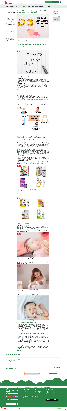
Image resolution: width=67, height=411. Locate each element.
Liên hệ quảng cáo (25, 398)
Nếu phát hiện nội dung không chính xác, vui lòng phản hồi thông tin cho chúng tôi (56, 19)
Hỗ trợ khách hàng (26, 389)
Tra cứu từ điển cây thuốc (18, 3)
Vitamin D (27, 97)
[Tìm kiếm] (41, 2)
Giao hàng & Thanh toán (38, 396)
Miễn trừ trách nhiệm (26, 395)
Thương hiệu (41, 6)
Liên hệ (48, 6)
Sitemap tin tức (39, 398)
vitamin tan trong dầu (35, 46)
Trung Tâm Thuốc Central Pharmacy (31, 42)
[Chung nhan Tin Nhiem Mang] (57, 408)
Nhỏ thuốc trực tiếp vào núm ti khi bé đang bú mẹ (11, 33)
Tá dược (32, 6)
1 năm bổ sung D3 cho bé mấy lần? (11, 41)
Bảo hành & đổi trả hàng (38, 395)
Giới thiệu (24, 391)
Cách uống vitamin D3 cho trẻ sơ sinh (10, 30)
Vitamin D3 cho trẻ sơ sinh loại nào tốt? (10, 24)
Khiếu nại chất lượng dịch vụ (27, 397)
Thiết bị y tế (24, 6)
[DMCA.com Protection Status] (59, 408)
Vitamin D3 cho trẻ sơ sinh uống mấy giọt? (10, 40)
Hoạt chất (36, 6)
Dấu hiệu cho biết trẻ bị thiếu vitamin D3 (11, 18)
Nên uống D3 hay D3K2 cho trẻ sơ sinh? (10, 23)
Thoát (49, 387)
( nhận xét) (12, 374)
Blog (45, 6)
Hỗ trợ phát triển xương (10, 14)
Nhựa (18, 293)
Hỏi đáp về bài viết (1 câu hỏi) (13, 354)
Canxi (40, 79)
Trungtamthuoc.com (20, 40)
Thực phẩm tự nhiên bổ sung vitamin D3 (10, 36)
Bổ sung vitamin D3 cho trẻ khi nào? (10, 20)
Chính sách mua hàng (37, 392)
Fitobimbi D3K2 (22, 163)
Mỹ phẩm (16, 6)
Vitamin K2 (25, 152)
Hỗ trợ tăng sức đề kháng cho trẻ (11, 16)
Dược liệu (28, 6)
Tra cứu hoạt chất (25, 3)
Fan (9, 399)
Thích (10, 361)
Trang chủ (7, 6)
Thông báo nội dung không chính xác (28, 396)
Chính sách (36, 389)
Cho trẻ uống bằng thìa (10, 34)
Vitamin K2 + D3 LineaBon (28, 163)
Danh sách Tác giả (37, 397)
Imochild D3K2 (35, 163)
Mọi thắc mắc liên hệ (49, 389)
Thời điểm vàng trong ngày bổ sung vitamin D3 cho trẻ (10, 21)
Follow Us (7, 401)
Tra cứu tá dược (31, 3)
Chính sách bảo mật (42, 387)
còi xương (45, 88)
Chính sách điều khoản (38, 391)
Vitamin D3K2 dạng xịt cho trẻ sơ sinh (11, 28)
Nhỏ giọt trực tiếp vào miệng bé (10, 32)
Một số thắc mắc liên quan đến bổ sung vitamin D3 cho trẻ (10, 38)
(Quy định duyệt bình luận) (58, 367)
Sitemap (36, 398)
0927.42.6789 (52, 392)
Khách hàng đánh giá (11, 368)
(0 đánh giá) (59, 16)
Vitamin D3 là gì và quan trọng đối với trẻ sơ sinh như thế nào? (10, 12)
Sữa (20, 6)
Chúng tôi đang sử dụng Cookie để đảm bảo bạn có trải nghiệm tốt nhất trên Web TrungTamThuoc (31, 387)
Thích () (11, 364)
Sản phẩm (11, 6)
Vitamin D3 (18, 46)
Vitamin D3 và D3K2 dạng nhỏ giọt (11, 26)
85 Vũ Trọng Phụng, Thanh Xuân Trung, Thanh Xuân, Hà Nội (54, 395)
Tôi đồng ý (47, 387)
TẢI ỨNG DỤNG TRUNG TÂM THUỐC (51, 398)
